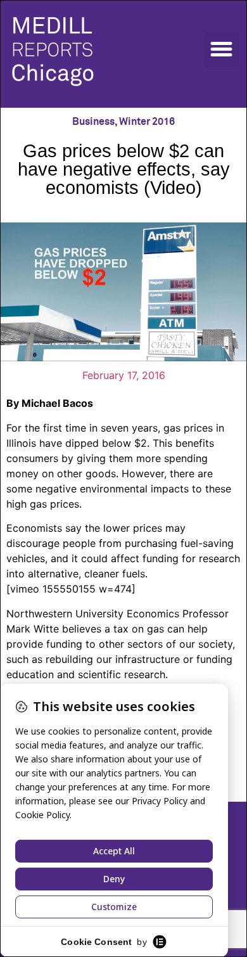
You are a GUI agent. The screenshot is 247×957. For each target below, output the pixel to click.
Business (93, 122)
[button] (221, 49)
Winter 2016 (147, 122)
